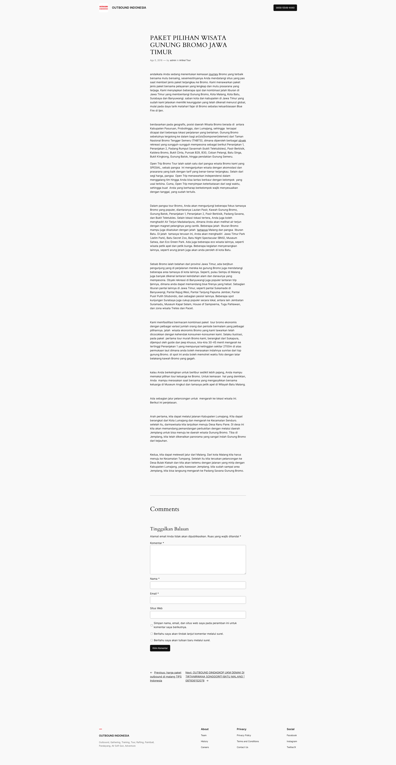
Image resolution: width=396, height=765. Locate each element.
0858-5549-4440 (285, 7)
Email (154, 593)
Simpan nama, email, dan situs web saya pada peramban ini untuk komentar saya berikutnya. (195, 625)
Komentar (157, 543)
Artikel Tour (185, 60)
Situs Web (156, 608)
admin (173, 60)
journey (213, 74)
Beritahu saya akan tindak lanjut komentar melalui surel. (189, 633)
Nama (155, 578)
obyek (242, 140)
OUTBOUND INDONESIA (129, 7)
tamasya (202, 229)
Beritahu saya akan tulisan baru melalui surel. (182, 640)
